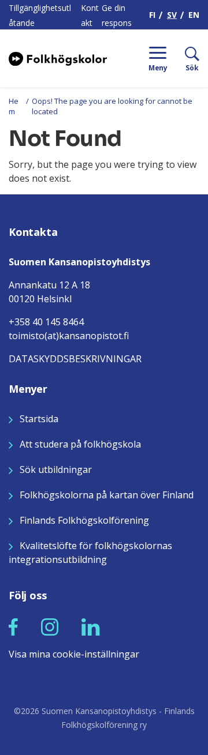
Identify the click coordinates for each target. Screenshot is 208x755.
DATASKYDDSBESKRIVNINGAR (75, 358)
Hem (13, 106)
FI (152, 14)
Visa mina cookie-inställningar (74, 654)
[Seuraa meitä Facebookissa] (13, 626)
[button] (13, 627)
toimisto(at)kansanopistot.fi (69, 335)
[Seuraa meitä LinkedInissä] (90, 626)
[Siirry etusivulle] (58, 57)
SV (172, 14)
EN (193, 14)
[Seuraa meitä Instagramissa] (49, 626)
